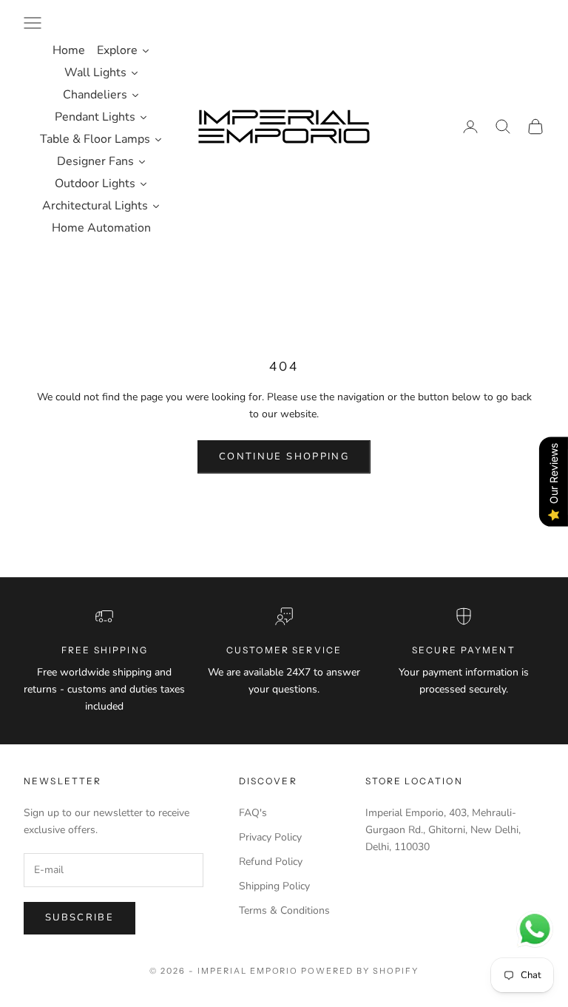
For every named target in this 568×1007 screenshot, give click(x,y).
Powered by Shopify (360, 971)
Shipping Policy (274, 886)
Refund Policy (270, 862)
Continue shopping (284, 456)
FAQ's (253, 813)
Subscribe (79, 917)
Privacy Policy (270, 837)
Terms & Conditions (284, 910)
